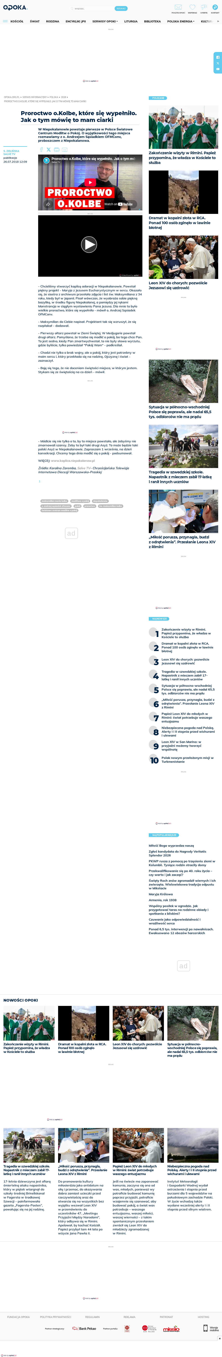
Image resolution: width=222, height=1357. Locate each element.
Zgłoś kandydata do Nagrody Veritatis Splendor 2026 (177, 853)
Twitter (49, 149)
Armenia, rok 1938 (163, 900)
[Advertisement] (111, 55)
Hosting (203, 1317)
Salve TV (83, 468)
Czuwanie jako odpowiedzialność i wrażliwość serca (174, 921)
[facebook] (218, 57)
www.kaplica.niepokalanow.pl (73, 461)
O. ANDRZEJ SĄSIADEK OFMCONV (56, 506)
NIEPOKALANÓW (100, 501)
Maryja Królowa (161, 894)
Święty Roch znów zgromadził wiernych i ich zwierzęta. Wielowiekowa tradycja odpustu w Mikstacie (182, 884)
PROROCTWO (89, 506)
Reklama (129, 1317)
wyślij (65, 149)
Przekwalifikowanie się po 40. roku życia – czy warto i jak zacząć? (180, 873)
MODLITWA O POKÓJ (80, 501)
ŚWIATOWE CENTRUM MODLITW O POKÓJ (59, 510)
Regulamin (92, 1317)
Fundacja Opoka (18, 1317)
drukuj (57, 149)
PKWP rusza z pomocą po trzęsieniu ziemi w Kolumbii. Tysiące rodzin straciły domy (182, 863)
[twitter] (218, 63)
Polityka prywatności (55, 1317)
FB (41, 149)
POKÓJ (77, 506)
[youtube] (218, 69)
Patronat (166, 1317)
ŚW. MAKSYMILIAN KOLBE (110, 506)
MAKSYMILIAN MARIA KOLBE (54, 501)
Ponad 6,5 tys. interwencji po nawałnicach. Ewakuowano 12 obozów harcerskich (181, 931)
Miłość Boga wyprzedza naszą (171, 846)
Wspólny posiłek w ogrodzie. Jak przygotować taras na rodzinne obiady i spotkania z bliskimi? (178, 910)
